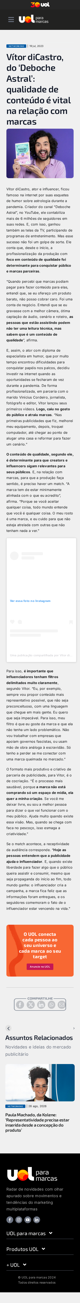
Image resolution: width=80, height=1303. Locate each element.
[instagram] (18, 1219)
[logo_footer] (32, 1168)
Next (67, 1028)
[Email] (62, 1005)
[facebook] (9, 1219)
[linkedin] (36, 1219)
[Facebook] (20, 1005)
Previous (16, 1028)
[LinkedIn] (41, 1005)
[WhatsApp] (51, 1005)
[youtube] (27, 1219)
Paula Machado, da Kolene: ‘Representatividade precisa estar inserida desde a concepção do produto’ (37, 1122)
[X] (31, 1005)
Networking (16, 46)
